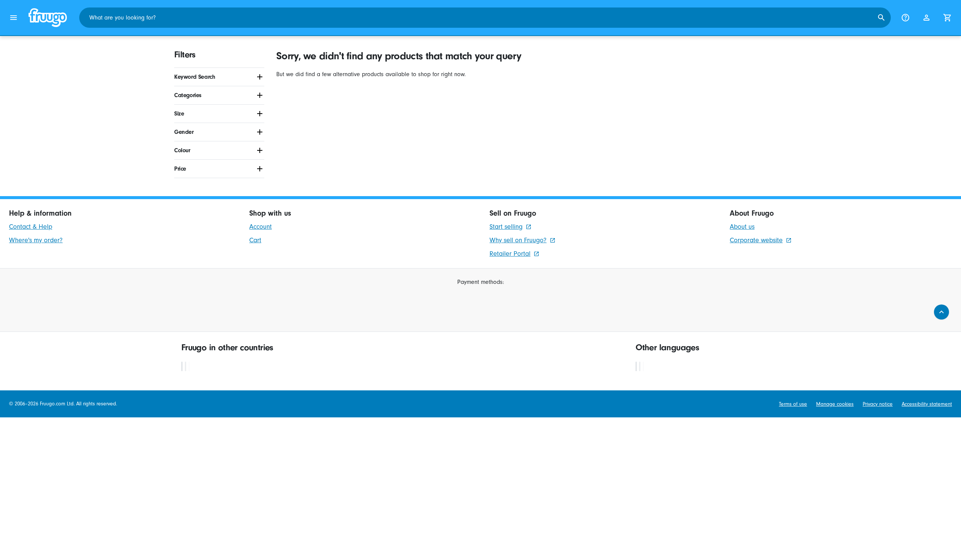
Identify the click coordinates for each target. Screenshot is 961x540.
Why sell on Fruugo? (518, 240)
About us (742, 227)
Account (260, 227)
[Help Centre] (905, 17)
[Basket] (947, 17)
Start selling (506, 227)
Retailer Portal (510, 254)
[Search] (881, 17)
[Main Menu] (13, 17)
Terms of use (793, 404)
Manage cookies (835, 404)
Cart (255, 240)
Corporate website (756, 240)
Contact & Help (30, 227)
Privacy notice (878, 404)
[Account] (926, 17)
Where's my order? (36, 240)
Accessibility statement (927, 404)
